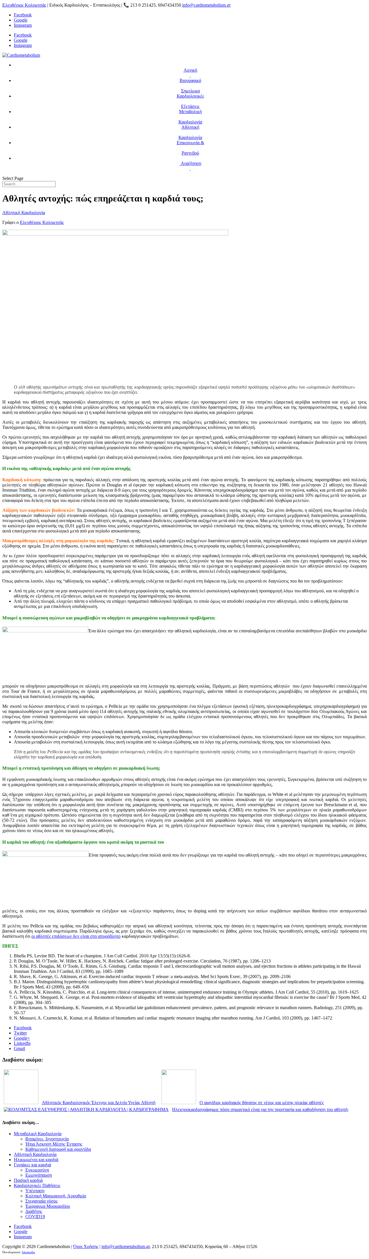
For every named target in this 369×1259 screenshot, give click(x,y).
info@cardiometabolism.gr (125, 1246)
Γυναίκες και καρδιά (32, 1164)
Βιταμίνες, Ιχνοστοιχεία (47, 1138)
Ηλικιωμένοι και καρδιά (36, 1159)
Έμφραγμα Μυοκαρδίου (47, 1206)
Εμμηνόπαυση (38, 1175)
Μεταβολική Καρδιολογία (37, 1133)
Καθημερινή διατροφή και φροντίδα (58, 1149)
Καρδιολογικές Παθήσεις (37, 1185)
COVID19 (35, 1216)
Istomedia (28, 1252)
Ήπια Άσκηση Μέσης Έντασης (53, 1144)
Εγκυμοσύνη (37, 1169)
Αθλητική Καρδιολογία (23, 212)
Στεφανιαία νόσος (41, 1201)
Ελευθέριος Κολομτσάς (24, 5)
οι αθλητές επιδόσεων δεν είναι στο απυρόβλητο (76, 936)
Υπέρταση (34, 1190)
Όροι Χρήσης (85, 1246)
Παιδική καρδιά (28, 1180)
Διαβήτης (33, 1211)
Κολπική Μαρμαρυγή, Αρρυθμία (55, 1195)
